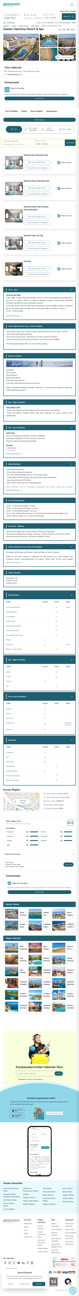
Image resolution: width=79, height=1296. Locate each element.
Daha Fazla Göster (13, 316)
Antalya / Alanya (29, 1197)
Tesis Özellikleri (11, 111)
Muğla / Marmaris (49, 1204)
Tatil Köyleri (47, 1188)
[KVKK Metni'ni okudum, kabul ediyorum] (17, 1079)
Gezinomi (6, 26)
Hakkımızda (28, 1224)
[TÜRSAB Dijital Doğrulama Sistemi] (64, 1262)
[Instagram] (10, 1263)
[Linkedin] (23, 1263)
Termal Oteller (68, 1198)
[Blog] (32, 1263)
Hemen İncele (39, 98)
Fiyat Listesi (39, 120)
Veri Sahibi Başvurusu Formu (41, 1242)
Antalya (26, 1194)
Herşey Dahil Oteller (30, 1201)
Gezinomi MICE (43, 1252)
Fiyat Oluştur (70, 143)
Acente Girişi (69, 1229)
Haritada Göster (23, 801)
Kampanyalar (51, 111)
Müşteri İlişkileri (43, 1248)
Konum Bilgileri (36, 111)
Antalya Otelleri (24, 26)
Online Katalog (70, 1233)
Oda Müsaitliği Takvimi (38, 162)
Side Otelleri (35, 26)
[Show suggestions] (21, 16)
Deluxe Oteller (68, 1202)
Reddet (10, 1284)
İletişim (26, 1227)
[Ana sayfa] (11, 4)
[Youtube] (18, 1263)
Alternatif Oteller (49, 1192)
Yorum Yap (68, 864)
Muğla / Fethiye (68, 1195)
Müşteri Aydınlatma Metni (42, 1234)
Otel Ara (67, 16)
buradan (30, 1278)
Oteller (14, 26)
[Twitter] (14, 1263)
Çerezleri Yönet (24, 1284)
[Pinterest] (28, 1263)
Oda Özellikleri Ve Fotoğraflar (38, 168)
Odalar (24, 111)
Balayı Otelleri (48, 1195)
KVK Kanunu (28, 1237)
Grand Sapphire (9, 1209)
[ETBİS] (53, 1282)
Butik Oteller (67, 1192)
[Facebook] (5, 1263)
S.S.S (25, 1230)
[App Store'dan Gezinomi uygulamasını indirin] (17, 1110)
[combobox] (10, 18)
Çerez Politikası (56, 1229)
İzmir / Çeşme (68, 1188)
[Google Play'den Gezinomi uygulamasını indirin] (17, 1116)
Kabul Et (39, 1284)
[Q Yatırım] (68, 1282)
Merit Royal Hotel (10, 1200)
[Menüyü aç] (72, 4)
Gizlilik (26, 1234)
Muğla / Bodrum (29, 1204)
